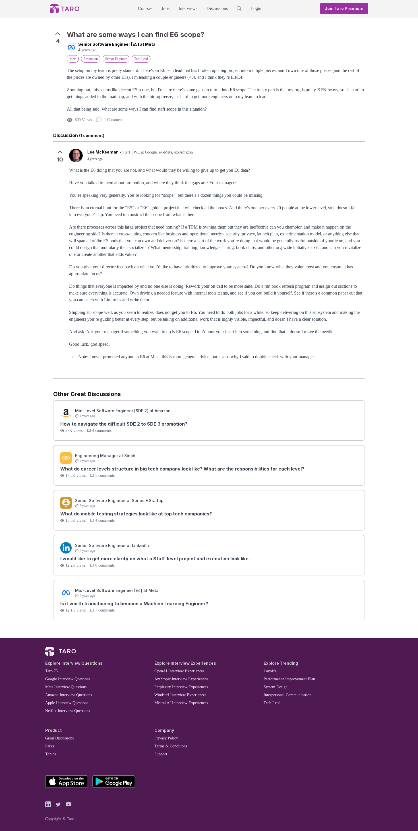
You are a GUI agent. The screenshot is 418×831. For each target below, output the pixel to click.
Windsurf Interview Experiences (180, 695)
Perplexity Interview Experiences (181, 687)
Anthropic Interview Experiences (181, 679)
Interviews (188, 8)
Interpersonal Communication (287, 695)
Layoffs (270, 671)
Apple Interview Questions (66, 703)
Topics (50, 754)
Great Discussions (59, 738)
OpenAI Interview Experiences (179, 671)
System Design (275, 687)
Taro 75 (51, 671)
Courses (145, 8)
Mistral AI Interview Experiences (181, 703)
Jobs (165, 8)
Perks (49, 746)
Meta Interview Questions (65, 687)
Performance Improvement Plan (289, 679)
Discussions (217, 8)
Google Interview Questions (67, 679)
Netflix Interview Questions (67, 711)
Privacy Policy (166, 738)
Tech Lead (272, 703)
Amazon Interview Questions (68, 695)
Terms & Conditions (170, 746)
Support (160, 754)
